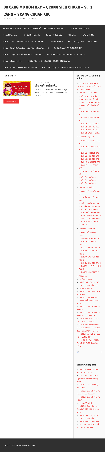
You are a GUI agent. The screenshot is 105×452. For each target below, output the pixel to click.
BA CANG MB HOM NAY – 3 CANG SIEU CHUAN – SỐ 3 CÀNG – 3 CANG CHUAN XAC (33, 28)
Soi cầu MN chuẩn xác (32, 35)
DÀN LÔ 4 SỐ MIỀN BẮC (90, 153)
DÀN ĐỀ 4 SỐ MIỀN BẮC (90, 124)
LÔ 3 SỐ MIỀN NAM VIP (89, 209)
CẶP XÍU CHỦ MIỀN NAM (90, 218)
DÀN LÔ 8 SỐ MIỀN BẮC (90, 159)
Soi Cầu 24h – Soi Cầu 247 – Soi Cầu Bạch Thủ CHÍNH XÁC (24, 41)
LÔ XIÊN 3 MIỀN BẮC (89, 180)
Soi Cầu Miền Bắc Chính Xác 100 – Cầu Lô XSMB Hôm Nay (49, 61)
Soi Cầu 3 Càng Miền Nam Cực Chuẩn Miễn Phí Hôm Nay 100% (26, 48)
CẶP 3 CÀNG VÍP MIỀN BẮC (91, 102)
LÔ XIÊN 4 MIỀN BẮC (89, 183)
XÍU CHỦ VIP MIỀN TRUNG (91, 239)
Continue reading (10, 101)
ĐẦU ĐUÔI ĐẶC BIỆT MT (90, 272)
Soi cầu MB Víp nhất (10, 35)
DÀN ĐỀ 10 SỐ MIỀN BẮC (90, 133)
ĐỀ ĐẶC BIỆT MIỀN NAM (90, 206)
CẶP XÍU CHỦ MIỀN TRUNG (91, 263)
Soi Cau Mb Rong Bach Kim (12, 61)
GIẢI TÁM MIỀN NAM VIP (90, 203)
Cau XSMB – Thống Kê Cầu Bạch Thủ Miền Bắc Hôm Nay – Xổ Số (65, 67)
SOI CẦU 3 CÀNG (56, 41)
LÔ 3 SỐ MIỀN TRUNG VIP (90, 248)
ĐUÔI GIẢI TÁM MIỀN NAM (91, 215)
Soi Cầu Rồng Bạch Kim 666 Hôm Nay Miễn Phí (20, 67)
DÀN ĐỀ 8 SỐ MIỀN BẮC (90, 130)
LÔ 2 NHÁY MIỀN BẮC (46, 85)
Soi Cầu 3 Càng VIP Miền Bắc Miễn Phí (68, 48)
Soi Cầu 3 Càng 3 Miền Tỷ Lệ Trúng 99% (82, 41)
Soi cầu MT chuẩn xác (54, 35)
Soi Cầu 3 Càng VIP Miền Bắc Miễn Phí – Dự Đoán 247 (22, 54)
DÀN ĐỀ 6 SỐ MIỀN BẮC (90, 127)
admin (47, 83)
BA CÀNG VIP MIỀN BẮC (90, 99)
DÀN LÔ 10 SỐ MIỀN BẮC (90, 162)
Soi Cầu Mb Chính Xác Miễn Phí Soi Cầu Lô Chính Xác (66, 54)
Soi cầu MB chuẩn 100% (78, 28)
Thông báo (72, 35)
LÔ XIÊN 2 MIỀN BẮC (89, 177)
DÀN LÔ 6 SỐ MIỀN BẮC (90, 156)
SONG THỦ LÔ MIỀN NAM (90, 212)
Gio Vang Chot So (87, 35)
